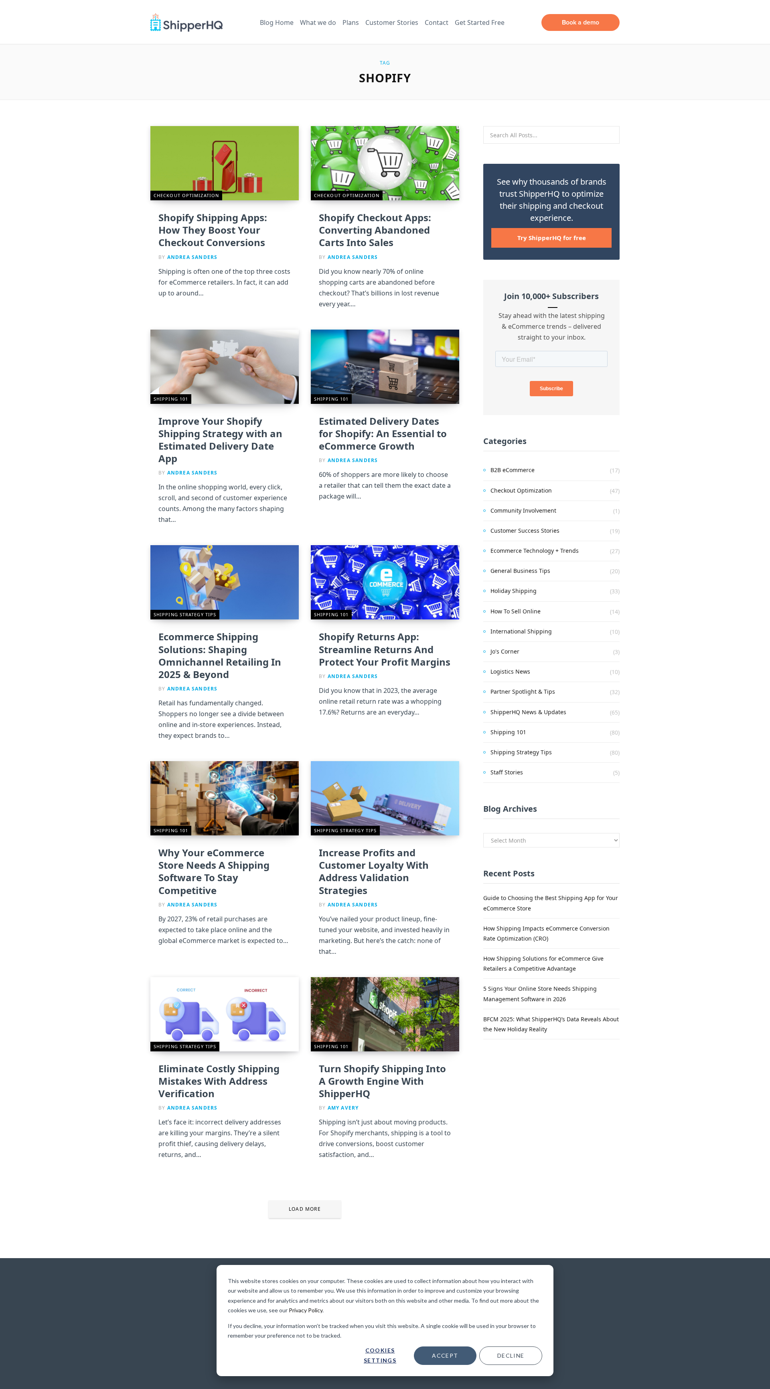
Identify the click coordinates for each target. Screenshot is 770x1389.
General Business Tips (520, 570)
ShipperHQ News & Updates (528, 712)
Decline (511, 1355)
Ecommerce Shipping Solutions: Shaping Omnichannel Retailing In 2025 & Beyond (219, 655)
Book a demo (580, 22)
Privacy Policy (305, 1310)
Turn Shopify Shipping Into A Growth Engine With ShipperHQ (382, 1081)
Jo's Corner (504, 651)
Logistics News (510, 671)
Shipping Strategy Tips (185, 614)
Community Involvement (523, 510)
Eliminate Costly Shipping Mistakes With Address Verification (219, 1081)
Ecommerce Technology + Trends (534, 550)
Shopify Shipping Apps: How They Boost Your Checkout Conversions (212, 230)
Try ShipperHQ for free (551, 238)
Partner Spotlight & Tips (522, 691)
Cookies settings (380, 1355)
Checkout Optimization (186, 195)
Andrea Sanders (192, 257)
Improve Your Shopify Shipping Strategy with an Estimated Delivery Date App (220, 439)
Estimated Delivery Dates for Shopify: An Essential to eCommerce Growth (383, 433)
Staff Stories (506, 772)
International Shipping (521, 631)
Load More (305, 1209)
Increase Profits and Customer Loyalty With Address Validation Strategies (374, 871)
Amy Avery (343, 1107)
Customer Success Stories (524, 530)
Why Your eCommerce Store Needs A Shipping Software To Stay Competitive (214, 871)
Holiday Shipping (513, 591)
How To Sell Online (515, 611)
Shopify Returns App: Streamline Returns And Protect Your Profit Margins (384, 649)
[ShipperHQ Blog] (186, 22)
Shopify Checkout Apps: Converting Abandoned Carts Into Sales (375, 230)
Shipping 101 (171, 399)
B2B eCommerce (512, 470)
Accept (445, 1355)
